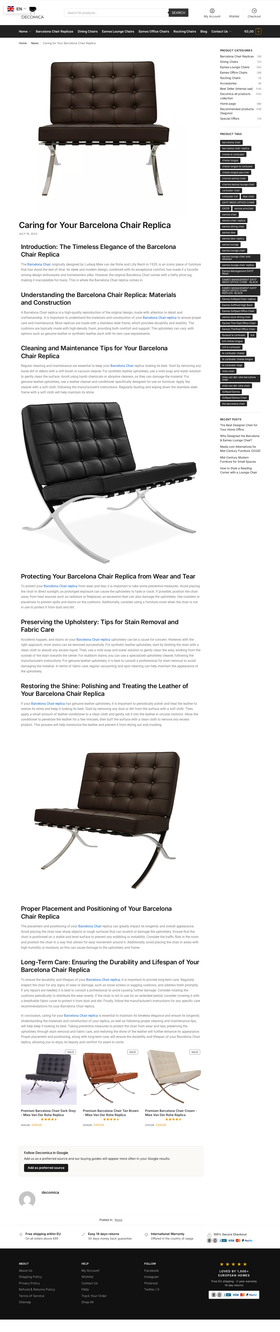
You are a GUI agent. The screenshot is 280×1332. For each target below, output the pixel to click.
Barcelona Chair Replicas (237, 56)
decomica (50, 1192)
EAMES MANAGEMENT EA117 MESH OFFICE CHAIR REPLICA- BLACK (239, 290)
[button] (252, 31)
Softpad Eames (231, 391)
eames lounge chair (233, 250)
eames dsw (228, 232)
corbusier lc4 (230, 196)
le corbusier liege (232, 365)
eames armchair (244, 208)
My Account (212, 16)
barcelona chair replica (235, 148)
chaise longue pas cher (235, 172)
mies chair (228, 371)
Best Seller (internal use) (236, 88)
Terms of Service (31, 1296)
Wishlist (234, 16)
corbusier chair (231, 190)
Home (23, 43)
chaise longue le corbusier (237, 166)
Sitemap (25, 1302)
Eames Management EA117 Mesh (237, 272)
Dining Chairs (229, 61)
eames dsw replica (233, 238)
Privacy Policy (29, 1283)
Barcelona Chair (38, 264)
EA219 (225, 208)
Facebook (151, 1271)
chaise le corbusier (233, 154)
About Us (25, 1271)
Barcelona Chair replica (160, 318)
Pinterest (151, 1283)
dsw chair (248, 196)
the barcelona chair (233, 403)
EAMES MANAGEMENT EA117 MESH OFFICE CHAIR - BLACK (240, 281)
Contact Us (89, 1283)
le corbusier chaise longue (237, 359)
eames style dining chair (236, 317)
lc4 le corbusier (231, 347)
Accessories (228, 83)
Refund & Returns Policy (37, 1289)
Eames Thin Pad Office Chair (239, 323)
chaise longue (230, 160)
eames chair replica (233, 220)
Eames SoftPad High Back (237, 305)
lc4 (252, 335)
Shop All (87, 1302)
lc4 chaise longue (232, 341)
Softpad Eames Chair (234, 397)
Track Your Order (94, 1296)
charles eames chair (234, 178)
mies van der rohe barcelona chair (239, 378)
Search (178, 13)
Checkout (254, 16)
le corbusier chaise (233, 353)
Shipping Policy (30, 1277)
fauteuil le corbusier (233, 335)
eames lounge (230, 244)
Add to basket (49, 1133)
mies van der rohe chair (236, 385)
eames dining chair (233, 226)
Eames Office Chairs (233, 72)
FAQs (85, 1289)
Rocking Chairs (230, 78)
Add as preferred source (46, 1168)
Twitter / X (151, 1289)
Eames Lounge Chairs (234, 67)
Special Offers (229, 118)
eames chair (229, 214)
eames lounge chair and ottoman (236, 258)
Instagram (151, 1277)
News (35, 43)
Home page (228, 103)
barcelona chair (231, 142)
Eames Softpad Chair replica (239, 299)
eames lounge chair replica (238, 265)
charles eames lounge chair (238, 184)
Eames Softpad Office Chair (238, 311)
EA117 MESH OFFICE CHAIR (238, 202)
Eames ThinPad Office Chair (238, 329)
